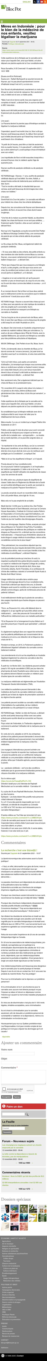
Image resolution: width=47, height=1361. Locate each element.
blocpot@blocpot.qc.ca (10, 1343)
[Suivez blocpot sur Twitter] (35, 3)
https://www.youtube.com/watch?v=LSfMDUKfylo (21, 817)
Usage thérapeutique (11, 1278)
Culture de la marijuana (11, 1266)
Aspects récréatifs (9, 1246)
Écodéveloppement (9, 1273)
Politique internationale (16, 44)
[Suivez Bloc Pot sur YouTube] (42, 3)
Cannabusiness (8, 1256)
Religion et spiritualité (10, 1248)
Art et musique (7, 1244)
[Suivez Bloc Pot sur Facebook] (38, 3)
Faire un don (15, 1106)
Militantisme (6, 1307)
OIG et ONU (6, 1309)
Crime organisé (8, 1292)
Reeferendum (7, 1331)
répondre (6, 1036)
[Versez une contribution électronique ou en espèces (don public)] (3, 1107)
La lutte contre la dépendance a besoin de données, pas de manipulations (19, 1155)
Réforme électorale (9, 1317)
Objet (4, 1058)
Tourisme (6, 1261)
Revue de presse (8, 1333)
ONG (4, 1312)
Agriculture (6, 1241)
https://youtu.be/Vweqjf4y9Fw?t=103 (16, 781)
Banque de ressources (10, 1336)
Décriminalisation (8, 1297)
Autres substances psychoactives (15, 1253)
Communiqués (7, 1328)
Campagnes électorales (11, 1290)
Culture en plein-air (10, 1268)
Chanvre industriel (9, 1263)
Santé (4, 1276)
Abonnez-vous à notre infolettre (15, 1125)
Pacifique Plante (8, 1314)
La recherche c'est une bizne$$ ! (19, 850)
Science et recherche (10, 1251)
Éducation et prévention (11, 1319)
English (27, 2)
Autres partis (7, 1287)
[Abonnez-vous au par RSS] (45, 3)
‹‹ (16, 1163)
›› (32, 1163)
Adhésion (4, 1347)
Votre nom (6, 1049)
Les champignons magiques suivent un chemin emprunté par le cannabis (22, 1146)
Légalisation (6, 1304)
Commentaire (9, 1067)
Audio (4, 1326)
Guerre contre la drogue (11, 1302)
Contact (20, 1355)
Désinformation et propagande (13, 1300)
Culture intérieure (10, 1271)
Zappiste (13, 42)
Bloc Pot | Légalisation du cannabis (11, 7)
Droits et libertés (8, 1295)
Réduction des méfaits (11, 1281)
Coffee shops (8, 1258)
